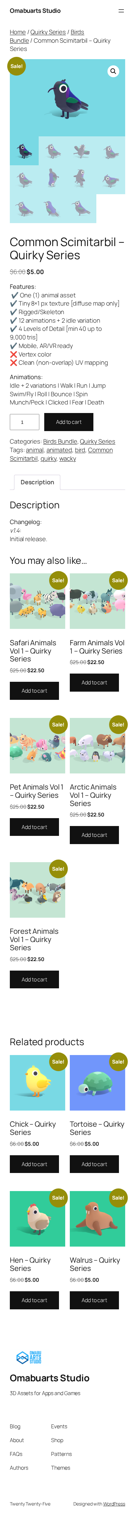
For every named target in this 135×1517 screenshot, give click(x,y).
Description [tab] (37, 482)
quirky (48, 458)
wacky (67, 458)
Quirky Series (48, 32)
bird (80, 450)
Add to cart (69, 421)
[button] (113, 71)
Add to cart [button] (34, 690)
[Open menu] (121, 11)
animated (59, 450)
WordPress (114, 1504)
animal (34, 450)
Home (18, 32)
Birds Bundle (60, 441)
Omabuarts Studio (35, 10)
